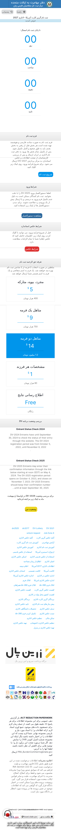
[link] (30, 4)
